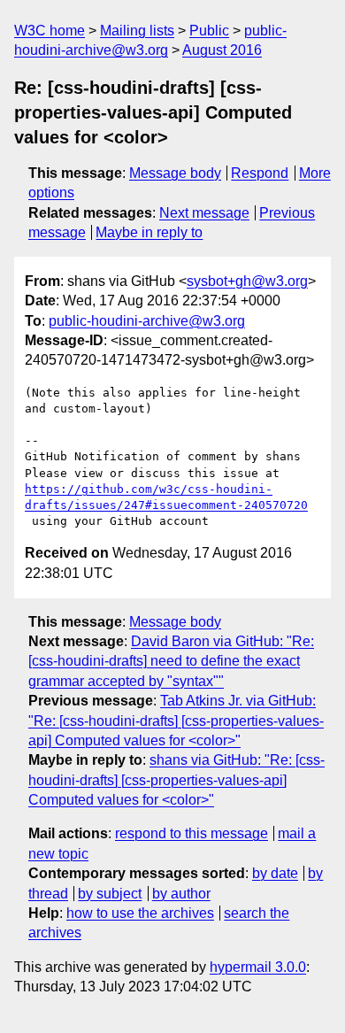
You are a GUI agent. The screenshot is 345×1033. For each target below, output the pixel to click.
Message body (175, 173)
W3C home (49, 30)
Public (209, 30)
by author (181, 893)
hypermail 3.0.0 (258, 967)
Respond (259, 173)
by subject (110, 893)
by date (275, 873)
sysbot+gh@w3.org (247, 281)
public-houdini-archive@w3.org (147, 320)
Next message (204, 212)
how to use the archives (140, 913)
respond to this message (191, 833)
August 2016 (222, 50)
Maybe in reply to (149, 232)
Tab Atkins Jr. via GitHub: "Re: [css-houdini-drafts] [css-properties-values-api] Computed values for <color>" (176, 720)
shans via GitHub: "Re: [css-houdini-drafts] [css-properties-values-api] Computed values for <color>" (176, 779)
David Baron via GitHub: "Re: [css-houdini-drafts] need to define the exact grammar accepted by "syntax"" (171, 661)
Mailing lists (137, 30)
